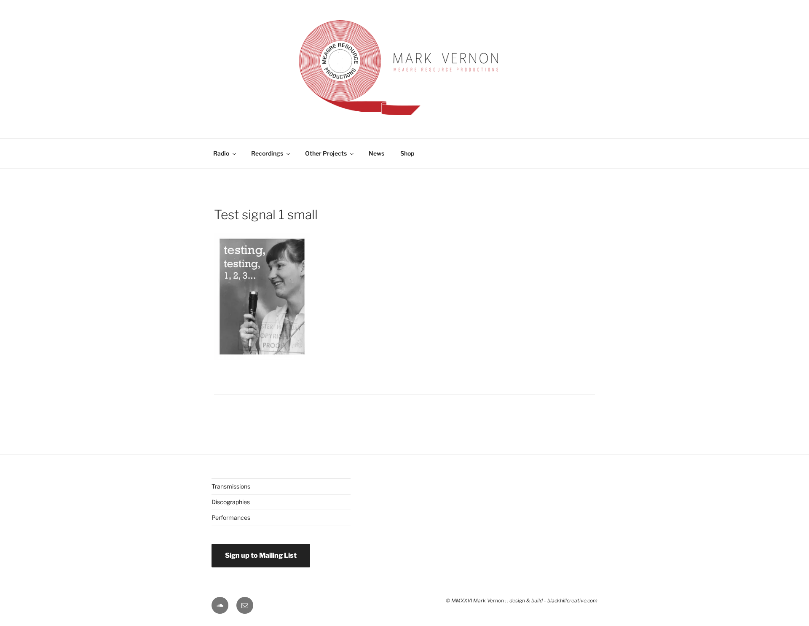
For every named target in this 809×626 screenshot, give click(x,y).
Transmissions (231, 486)
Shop (407, 153)
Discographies (231, 501)
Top (789, 587)
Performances (231, 517)
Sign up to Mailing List (261, 555)
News (376, 153)
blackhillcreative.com (572, 601)
